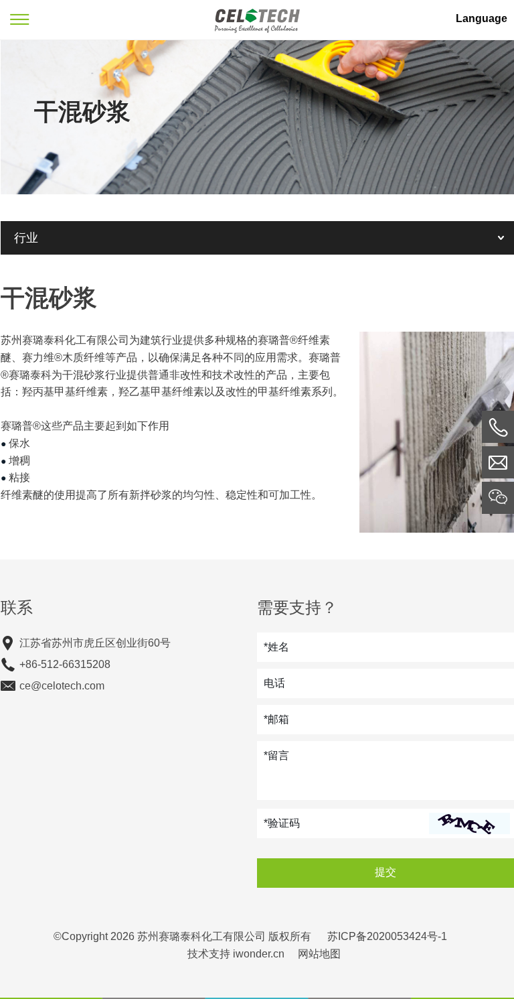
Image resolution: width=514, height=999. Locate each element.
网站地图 (319, 953)
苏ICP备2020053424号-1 (387, 936)
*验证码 (282, 823)
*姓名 (276, 647)
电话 (274, 683)
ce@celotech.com (61, 685)
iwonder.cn (258, 953)
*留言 (276, 755)
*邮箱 (276, 719)
